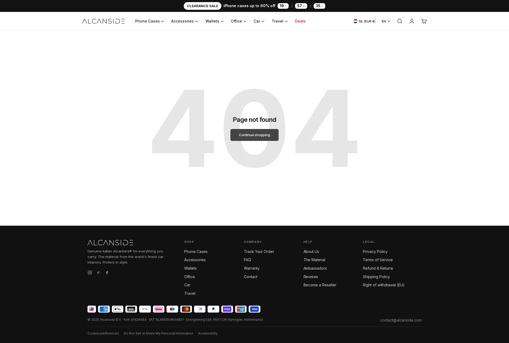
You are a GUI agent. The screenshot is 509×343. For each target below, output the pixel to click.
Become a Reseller (320, 285)
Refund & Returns (378, 268)
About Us (311, 251)
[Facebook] (106, 273)
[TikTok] (98, 273)
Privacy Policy (375, 251)
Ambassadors (315, 268)
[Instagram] (89, 273)
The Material (314, 259)
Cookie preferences (103, 333)
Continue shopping (254, 135)
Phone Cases (147, 21)
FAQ (247, 259)
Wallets (212, 21)
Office (236, 21)
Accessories (182, 21)
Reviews (311, 276)
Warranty (252, 268)
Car (257, 21)
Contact (250, 276)
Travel (277, 21)
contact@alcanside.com (401, 320)
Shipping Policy (376, 276)
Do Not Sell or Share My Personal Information (158, 333)
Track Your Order (259, 251)
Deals (300, 21)
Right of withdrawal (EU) (384, 285)
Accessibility (208, 333)
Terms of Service (378, 259)
